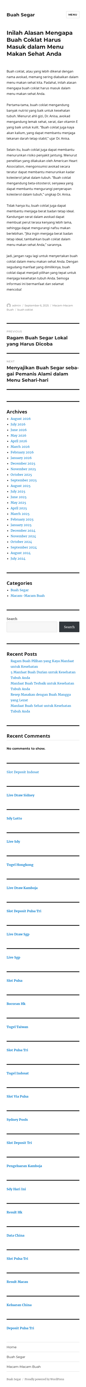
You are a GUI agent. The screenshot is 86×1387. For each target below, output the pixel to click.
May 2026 (18, 435)
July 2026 (18, 424)
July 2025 (18, 491)
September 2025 (24, 480)
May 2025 (18, 503)
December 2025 (23, 463)
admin (16, 305)
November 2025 (23, 469)
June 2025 (19, 497)
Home (12, 1347)
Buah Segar (21, 15)
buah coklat (25, 309)
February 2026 (22, 452)
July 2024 (18, 558)
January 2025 (21, 525)
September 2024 (24, 547)
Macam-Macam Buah (28, 596)
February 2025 (22, 519)
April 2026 (19, 441)
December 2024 (23, 531)
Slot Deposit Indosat (23, 772)
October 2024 (21, 542)
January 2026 (21, 458)
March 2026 (20, 447)
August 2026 (21, 419)
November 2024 (23, 536)
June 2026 (19, 430)
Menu (72, 14)
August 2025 (21, 486)
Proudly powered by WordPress (44, 1379)
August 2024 (21, 553)
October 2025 (21, 475)
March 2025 (20, 514)
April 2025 (19, 508)
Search (12, 619)
